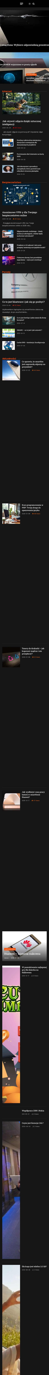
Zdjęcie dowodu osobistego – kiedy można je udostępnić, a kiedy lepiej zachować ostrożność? (30, 233)
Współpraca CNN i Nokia (33, 1110)
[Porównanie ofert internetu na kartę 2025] (8, 157)
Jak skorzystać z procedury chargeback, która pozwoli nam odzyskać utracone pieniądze (28, 168)
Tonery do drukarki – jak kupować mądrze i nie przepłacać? (33, 651)
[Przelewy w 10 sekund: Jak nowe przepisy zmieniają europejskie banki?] (8, 248)
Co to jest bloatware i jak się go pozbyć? (23, 301)
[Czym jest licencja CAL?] (11, 1190)
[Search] (33, 3)
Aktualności (9, 358)
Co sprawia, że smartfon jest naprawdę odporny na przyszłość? (33, 364)
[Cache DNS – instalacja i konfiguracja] (8, 345)
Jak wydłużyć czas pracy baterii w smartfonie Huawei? (33, 795)
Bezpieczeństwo (11, 182)
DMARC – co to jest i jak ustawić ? (29, 330)
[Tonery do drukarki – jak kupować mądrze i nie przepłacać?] (11, 715)
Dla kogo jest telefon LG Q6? (34, 1266)
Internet (7, 91)
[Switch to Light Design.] (29, 4)
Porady (6, 272)
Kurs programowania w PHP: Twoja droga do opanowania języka (32, 508)
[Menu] (21, 3)
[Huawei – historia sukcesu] (24, 946)
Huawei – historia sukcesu (22, 954)
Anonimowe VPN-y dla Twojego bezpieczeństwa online (19, 214)
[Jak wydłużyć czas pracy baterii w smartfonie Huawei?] (11, 859)
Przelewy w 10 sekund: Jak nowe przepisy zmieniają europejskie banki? (31, 246)
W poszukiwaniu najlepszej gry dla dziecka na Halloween (34, 970)
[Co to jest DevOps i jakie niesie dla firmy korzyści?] (8, 320)
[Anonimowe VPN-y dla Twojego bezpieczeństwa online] (24, 196)
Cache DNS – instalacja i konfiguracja (31, 342)
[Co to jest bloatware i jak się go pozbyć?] (24, 285)
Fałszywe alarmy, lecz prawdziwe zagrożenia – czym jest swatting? (29, 258)
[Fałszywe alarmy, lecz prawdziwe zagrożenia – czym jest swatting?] (8, 260)
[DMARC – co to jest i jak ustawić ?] (8, 333)
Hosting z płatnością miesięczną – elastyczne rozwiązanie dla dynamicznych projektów (29, 142)
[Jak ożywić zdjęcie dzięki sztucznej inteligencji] (24, 105)
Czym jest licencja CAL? (32, 1123)
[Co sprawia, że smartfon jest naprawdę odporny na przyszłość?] (11, 428)
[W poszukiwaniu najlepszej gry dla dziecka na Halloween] (11, 1034)
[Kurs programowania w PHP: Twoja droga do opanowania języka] (11, 572)
